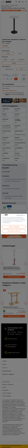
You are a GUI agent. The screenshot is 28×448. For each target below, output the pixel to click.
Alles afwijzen (20, 215)
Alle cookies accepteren (14, 231)
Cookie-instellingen (14, 226)
